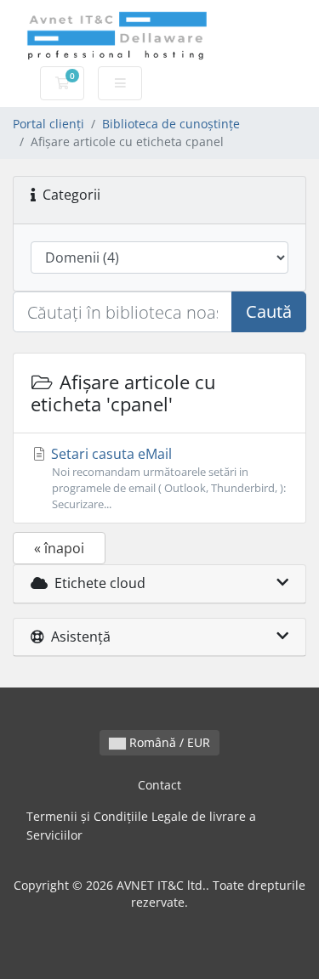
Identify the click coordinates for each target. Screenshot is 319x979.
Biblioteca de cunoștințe (171, 124)
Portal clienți (48, 124)
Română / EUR (168, 742)
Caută (269, 311)
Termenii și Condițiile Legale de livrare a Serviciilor (141, 825)
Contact (159, 785)
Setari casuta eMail (167, 478)
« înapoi (59, 548)
